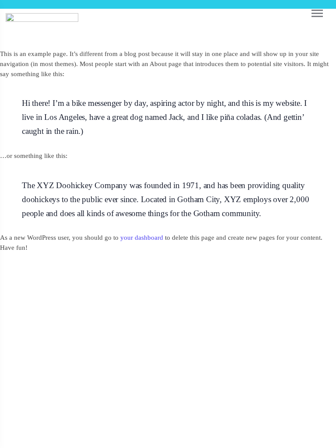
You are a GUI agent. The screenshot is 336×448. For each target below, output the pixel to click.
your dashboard (141, 237)
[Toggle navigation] (310, 13)
